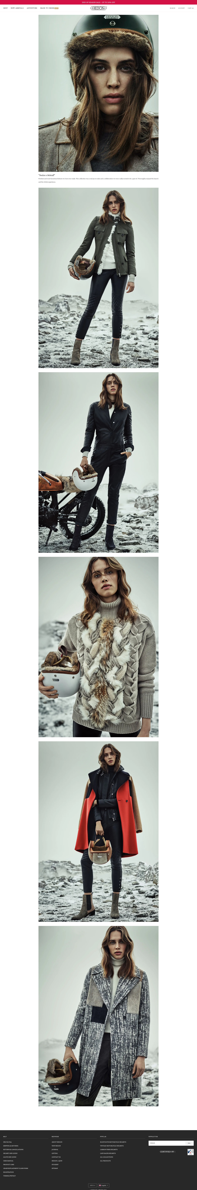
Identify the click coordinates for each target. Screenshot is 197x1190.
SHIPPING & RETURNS (10, 1146)
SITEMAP (55, 1168)
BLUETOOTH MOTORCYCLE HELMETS (113, 1142)
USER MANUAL (8, 1161)
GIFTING (55, 1153)
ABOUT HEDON (57, 1142)
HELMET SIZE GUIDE (10, 1153)
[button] (103, 1185)
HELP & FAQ (7, 1142)
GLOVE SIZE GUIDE (9, 1157)
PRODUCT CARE (8, 1164)
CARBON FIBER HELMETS (108, 1149)
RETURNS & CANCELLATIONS (13, 1149)
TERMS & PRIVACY (9, 1176)
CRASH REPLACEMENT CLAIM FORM (15, 1168)
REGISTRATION (8, 1172)
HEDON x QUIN (57, 1161)
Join (189, 1143)
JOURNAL (55, 1149)
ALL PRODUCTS (105, 1161)
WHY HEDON (56, 1146)
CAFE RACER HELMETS (108, 1153)
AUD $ (92, 1185)
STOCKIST (55, 1164)
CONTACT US (56, 1157)
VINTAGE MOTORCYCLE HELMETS (112, 1146)
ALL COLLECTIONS (106, 1157)
